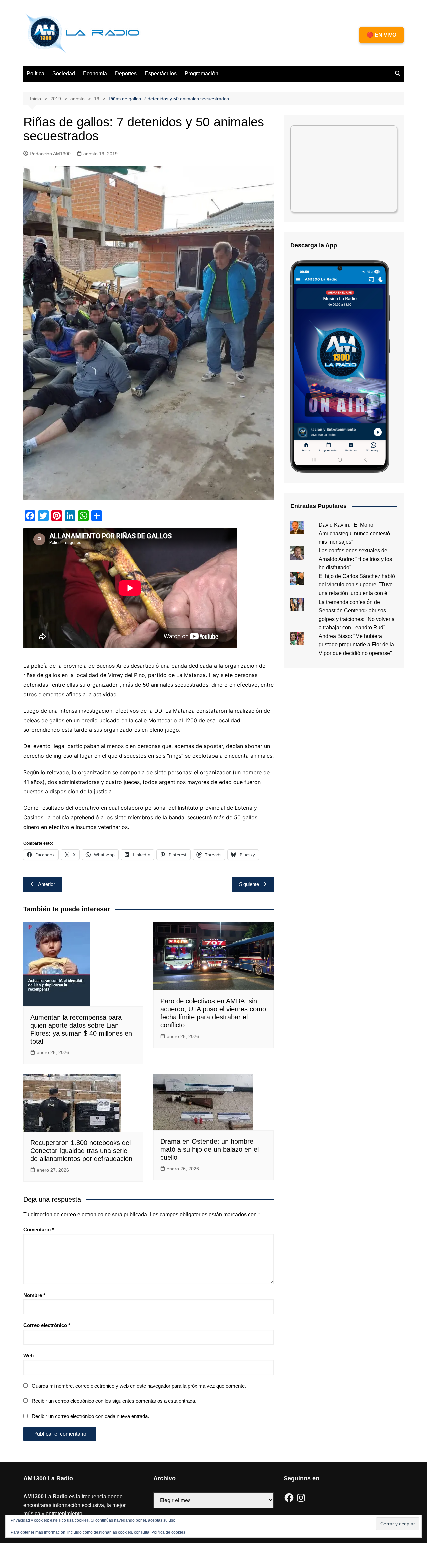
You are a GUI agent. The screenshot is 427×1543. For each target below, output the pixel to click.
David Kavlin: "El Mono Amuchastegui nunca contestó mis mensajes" (354, 533)
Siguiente (249, 884)
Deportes (126, 73)
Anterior (46, 884)
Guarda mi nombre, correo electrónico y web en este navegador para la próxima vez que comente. (139, 1386)
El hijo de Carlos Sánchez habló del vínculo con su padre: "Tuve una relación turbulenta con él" (357, 584)
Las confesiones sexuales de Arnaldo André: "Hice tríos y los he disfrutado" (355, 559)
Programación (201, 73)
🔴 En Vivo (381, 35)
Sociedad (63, 73)
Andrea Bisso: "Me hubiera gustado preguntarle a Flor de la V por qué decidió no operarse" (356, 644)
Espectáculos (161, 73)
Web (28, 1355)
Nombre (34, 1295)
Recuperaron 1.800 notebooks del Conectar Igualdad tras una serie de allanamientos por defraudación (81, 1150)
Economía (95, 73)
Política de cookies (168, 1532)
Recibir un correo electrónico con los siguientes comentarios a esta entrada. (114, 1401)
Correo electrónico (46, 1325)
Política (35, 73)
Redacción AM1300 (50, 153)
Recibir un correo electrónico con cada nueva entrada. (90, 1416)
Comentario (38, 1229)
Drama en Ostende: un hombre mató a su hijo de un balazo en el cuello (209, 1149)
